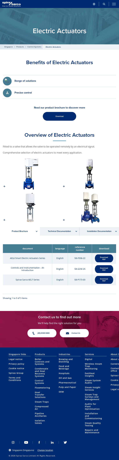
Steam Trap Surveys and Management (92, 397)
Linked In (52, 442)
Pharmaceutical (67, 382)
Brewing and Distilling (66, 360)
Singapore (8, 47)
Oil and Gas (65, 378)
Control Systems (34, 47)
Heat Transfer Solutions (40, 395)
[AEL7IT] (89, 207)
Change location (45, 450)
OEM (61, 391)
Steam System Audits (93, 381)
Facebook (39, 442)
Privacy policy (16, 363)
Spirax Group (16, 373)
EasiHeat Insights (90, 374)
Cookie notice (16, 368)
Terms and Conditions (15, 378)
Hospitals (64, 373)
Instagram (13, 442)
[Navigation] (114, 4)
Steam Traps (42, 401)
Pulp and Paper (67, 387)
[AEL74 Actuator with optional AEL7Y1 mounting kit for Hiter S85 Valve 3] (29, 207)
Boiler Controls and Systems (42, 361)
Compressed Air (42, 407)
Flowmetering (42, 387)
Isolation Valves (40, 421)
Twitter (65, 442)
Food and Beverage (64, 367)
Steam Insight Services (92, 388)
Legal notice (15, 359)
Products (20, 47)
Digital (88, 359)
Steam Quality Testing (93, 424)
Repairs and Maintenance (92, 431)
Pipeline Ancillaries (41, 414)
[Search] (104, 4)
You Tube (26, 442)
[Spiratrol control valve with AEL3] (29, 174)
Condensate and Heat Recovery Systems (41, 372)
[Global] (94, 4)
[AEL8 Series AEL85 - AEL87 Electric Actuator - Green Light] (89, 174)
